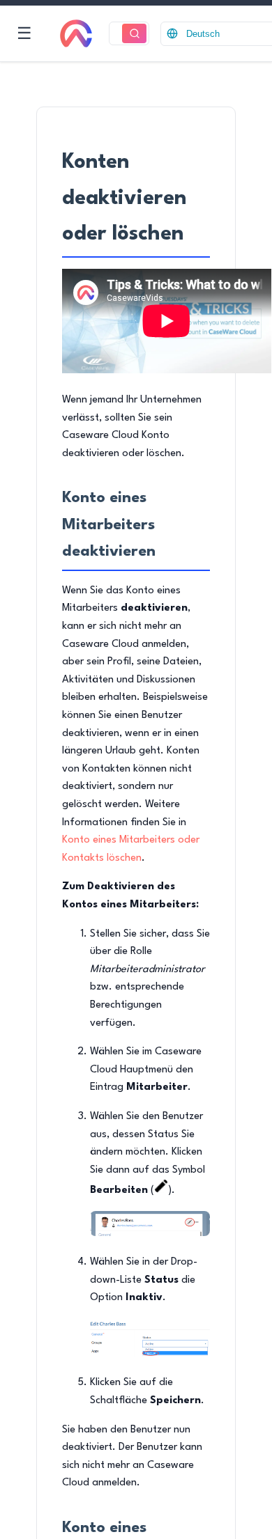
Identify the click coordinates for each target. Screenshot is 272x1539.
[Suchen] (134, 34)
